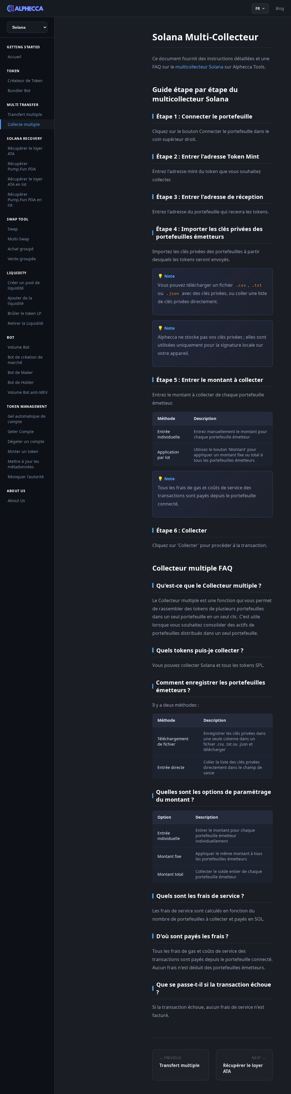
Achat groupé (21, 248)
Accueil (14, 56)
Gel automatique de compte (26, 418)
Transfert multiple (25, 114)
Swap (13, 229)
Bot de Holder (21, 382)
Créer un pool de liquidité (24, 285)
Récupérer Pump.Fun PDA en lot (25, 200)
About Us (16, 500)
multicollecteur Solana (199, 67)
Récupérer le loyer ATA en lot (25, 181)
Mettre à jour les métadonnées (23, 464)
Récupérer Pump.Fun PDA (22, 166)
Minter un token (23, 451)
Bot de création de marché (25, 359)
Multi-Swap (18, 239)
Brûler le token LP (24, 313)
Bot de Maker (20, 372)
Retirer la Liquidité (25, 323)
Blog (280, 8)
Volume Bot (18, 347)
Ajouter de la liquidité (20, 300)
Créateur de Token (25, 80)
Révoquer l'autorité (26, 476)
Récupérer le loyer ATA (25, 150)
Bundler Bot (19, 90)
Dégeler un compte (26, 441)
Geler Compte (21, 431)
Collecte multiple (24, 124)
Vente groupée (22, 258)
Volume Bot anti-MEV (27, 392)
